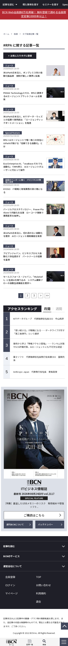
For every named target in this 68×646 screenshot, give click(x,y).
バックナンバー (45, 524)
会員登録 (10, 577)
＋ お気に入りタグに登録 (20, 55)
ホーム (6, 33)
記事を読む (8, 4)
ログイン (10, 585)
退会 (38, 601)
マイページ (11, 593)
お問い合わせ (43, 585)
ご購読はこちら (34, 515)
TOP (38, 577)
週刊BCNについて (15, 524)
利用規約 (41, 593)
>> (47, 295)
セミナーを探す (50, 4)
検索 (16, 33)
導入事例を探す (30, 4)
